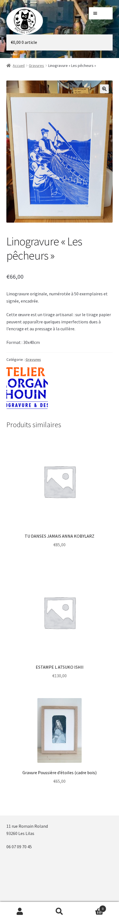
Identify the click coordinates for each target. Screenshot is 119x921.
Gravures (36, 65)
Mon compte (20, 911)
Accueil (19, 65)
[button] (104, 88)
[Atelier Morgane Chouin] (27, 388)
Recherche (59, 911)
